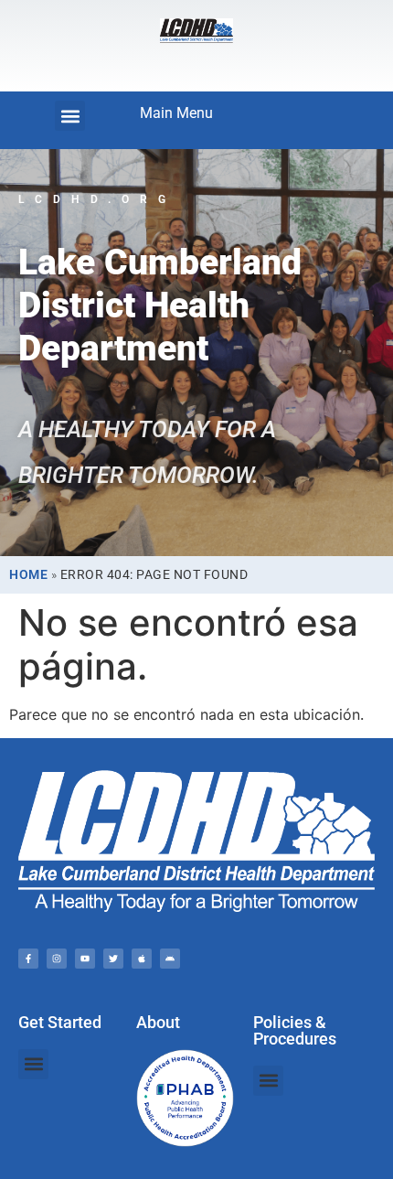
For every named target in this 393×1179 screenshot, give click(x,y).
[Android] (170, 959)
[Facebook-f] (28, 959)
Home (28, 574)
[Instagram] (57, 959)
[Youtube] (85, 959)
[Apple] (142, 959)
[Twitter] (113, 959)
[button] (70, 116)
